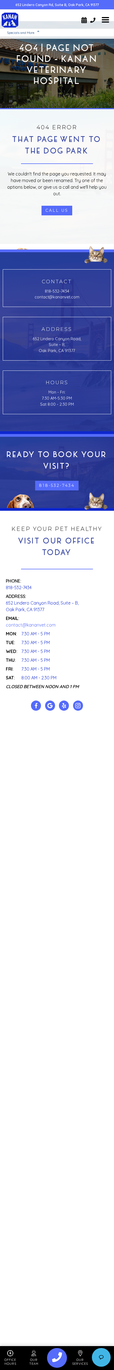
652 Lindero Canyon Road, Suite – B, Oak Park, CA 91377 (57, 344)
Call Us (56, 210)
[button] (105, 20)
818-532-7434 (57, 291)
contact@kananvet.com (57, 297)
